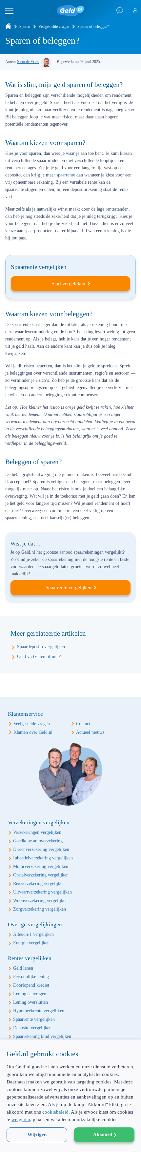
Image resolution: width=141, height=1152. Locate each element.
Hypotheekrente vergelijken (38, 1010)
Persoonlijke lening (31, 976)
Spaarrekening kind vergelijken (42, 1036)
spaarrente (65, 175)
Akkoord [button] (102, 1134)
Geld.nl (70, 10)
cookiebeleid (55, 1112)
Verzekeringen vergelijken (37, 832)
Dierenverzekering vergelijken (41, 849)
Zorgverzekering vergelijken (39, 909)
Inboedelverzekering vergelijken (43, 857)
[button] (70, 1140)
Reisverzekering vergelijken (39, 883)
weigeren (20, 1119)
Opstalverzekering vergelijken (41, 875)
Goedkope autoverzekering (38, 840)
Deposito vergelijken (32, 1027)
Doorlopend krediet (31, 985)
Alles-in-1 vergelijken (33, 934)
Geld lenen (23, 968)
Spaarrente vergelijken (68, 587)
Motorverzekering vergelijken (40, 866)
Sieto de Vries (28, 61)
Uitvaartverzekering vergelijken (42, 892)
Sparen (24, 26)
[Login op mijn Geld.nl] (135, 10)
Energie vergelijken (31, 942)
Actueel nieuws (90, 732)
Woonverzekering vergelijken (40, 900)
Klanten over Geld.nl (32, 732)
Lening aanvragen (29, 993)
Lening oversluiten (30, 1002)
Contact (83, 723)
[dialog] (70, 1095)
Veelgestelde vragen (53, 26)
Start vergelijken (68, 283)
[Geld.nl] (8, 26)
